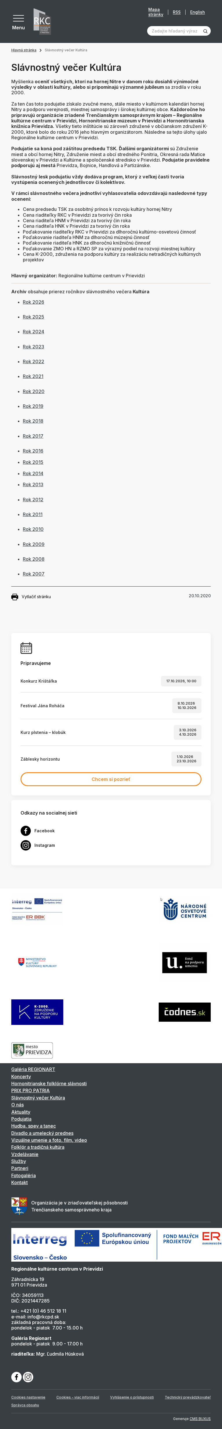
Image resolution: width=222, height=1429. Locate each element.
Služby (18, 1161)
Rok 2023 (33, 347)
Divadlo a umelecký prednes (42, 1133)
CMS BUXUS (200, 1419)
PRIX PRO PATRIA (30, 1090)
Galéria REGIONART (33, 1069)
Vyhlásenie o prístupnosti (132, 1397)
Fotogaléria (23, 1175)
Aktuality (20, 1112)
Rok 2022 (33, 361)
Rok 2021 (33, 376)
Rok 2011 (32, 514)
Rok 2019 (33, 406)
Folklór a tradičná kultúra (37, 1147)
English (197, 12)
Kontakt (19, 1182)
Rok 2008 (34, 559)
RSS (177, 12)
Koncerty (21, 1076)
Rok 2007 (34, 574)
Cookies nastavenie (28, 1397)
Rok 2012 (33, 499)
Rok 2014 (33, 473)
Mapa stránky (155, 12)
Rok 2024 (33, 331)
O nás (17, 1105)
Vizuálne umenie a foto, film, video (49, 1140)
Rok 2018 (33, 421)
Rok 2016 (33, 451)
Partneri (19, 1168)
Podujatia (21, 1119)
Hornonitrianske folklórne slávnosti (49, 1083)
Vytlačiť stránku (36, 596)
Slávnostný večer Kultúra (38, 1098)
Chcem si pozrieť (111, 779)
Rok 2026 (33, 302)
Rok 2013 (33, 484)
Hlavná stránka (23, 50)
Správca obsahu (25, 1405)
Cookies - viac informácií (77, 1397)
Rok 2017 (33, 436)
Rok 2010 (33, 529)
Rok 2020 (34, 391)
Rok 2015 (33, 462)
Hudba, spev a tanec (33, 1126)
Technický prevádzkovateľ (188, 1397)
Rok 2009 (34, 544)
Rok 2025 (33, 317)
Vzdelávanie (24, 1154)
